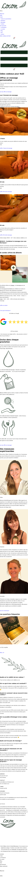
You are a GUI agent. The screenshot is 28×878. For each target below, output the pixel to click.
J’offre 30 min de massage (6, 235)
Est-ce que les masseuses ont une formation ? (11, 749)
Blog (2, 30)
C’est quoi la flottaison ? (5, 310)
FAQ (2, 32)
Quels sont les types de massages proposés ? (11, 760)
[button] (14, 677)
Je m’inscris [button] (2, 803)
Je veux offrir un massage (5, 91)
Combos (2, 24)
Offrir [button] (1, 875)
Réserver (2, 13)
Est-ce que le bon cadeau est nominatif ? (13, 683)
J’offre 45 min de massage (6, 191)
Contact (2, 34)
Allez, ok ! (2, 652)
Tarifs (1, 17)
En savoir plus (3, 25)
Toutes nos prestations (6, 18)
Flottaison (3, 20)
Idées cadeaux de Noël (5, 36)
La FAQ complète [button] (4, 647)
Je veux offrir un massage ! (6, 445)
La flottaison (3, 27)
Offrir (1, 15)
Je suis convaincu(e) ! (4, 610)
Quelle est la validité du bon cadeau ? (12, 677)
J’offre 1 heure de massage (6, 148)
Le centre (3, 29)
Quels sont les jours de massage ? (11, 741)
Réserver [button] (2, 870)
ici (5, 810)
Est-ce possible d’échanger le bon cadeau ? (13, 717)
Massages (3, 22)
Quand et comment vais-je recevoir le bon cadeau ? (13, 693)
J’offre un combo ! (4, 305)
